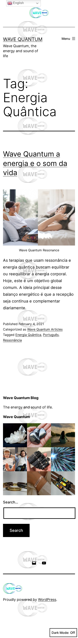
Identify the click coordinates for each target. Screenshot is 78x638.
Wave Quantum (22, 39)
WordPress (47, 599)
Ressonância (12, 340)
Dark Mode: (60, 633)
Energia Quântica (28, 335)
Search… (10, 502)
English (18, 3)
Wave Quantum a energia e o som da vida (35, 163)
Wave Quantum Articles (45, 329)
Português (51, 335)
